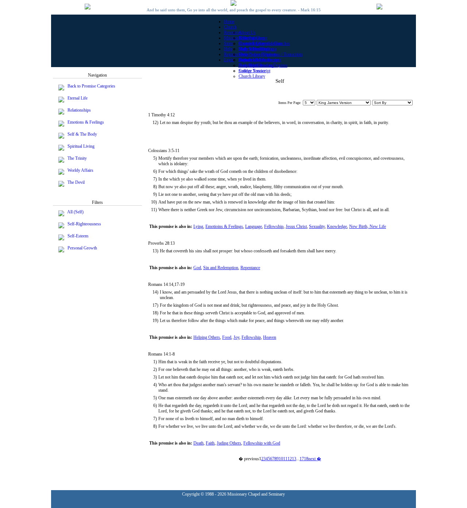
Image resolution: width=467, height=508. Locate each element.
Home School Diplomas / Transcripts (271, 54)
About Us (247, 32)
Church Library (252, 76)
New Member (251, 65)
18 (306, 458)
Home (229, 21)
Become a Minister (255, 59)
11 (285, 458)
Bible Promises (252, 37)
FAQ (243, 54)
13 (294, 458)
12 (289, 458)
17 (302, 458)
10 (281, 458)
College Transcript (254, 70)
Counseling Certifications (260, 43)
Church (230, 27)
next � (314, 458)
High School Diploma (258, 48)
